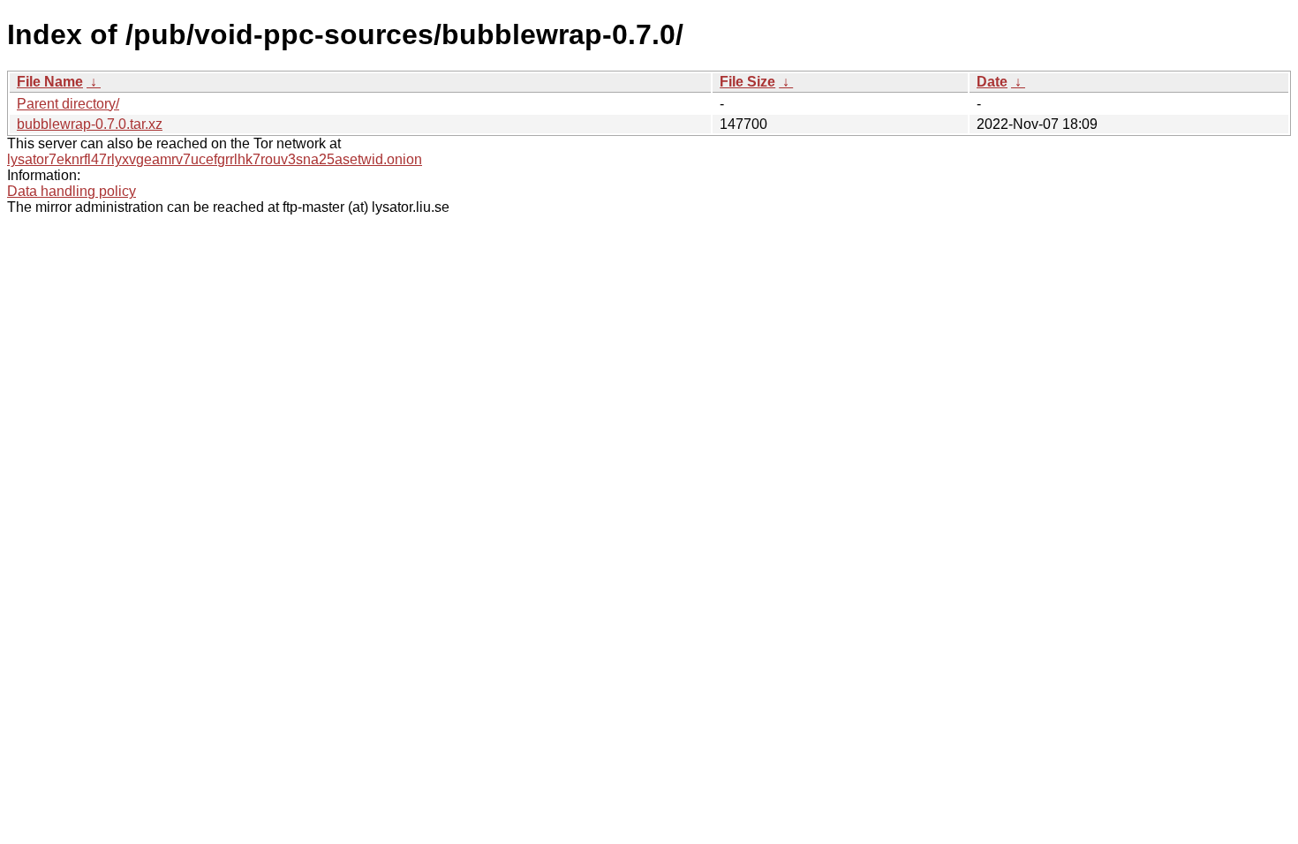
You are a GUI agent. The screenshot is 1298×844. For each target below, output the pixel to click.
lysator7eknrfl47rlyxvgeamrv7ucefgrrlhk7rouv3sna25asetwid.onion (214, 159)
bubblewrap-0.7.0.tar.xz (89, 124)
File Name (50, 81)
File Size (747, 81)
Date (992, 81)
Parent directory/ (68, 103)
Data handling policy (71, 191)
